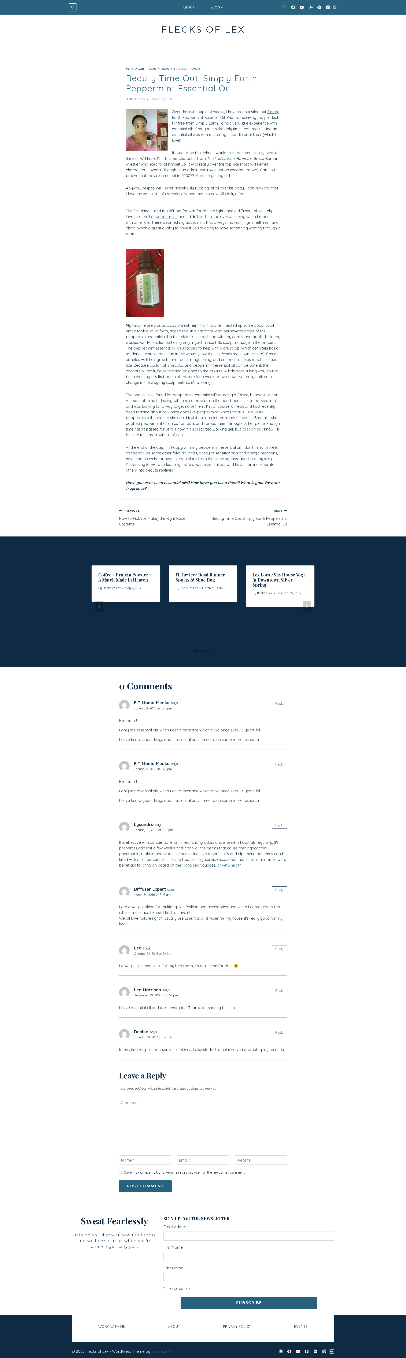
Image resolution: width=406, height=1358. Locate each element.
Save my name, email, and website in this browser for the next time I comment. (185, 1172)
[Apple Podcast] (328, 7)
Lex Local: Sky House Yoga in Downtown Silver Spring (279, 580)
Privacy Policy (237, 1326)
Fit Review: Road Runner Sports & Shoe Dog (200, 577)
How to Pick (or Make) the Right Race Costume (152, 518)
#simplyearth (136, 68)
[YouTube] (302, 7)
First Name (173, 1247)
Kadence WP (162, 1351)
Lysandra (144, 824)
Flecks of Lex (112, 588)
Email (185, 1160)
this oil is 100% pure (246, 412)
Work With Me (111, 1326)
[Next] (307, 606)
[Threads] (335, 7)
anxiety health (229, 865)
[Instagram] (284, 7)
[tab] (194, 651)
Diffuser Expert (150, 889)
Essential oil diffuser (201, 918)
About (174, 1326)
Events (301, 1326)
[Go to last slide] (99, 606)
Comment (131, 1102)
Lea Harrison (147, 989)
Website (244, 1160)
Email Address (176, 1226)
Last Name (173, 1268)
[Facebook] (293, 7)
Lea (138, 948)
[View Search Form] (73, 7)
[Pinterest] (310, 7)
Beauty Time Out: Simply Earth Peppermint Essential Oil (249, 518)
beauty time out (174, 68)
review (194, 68)
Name (127, 1160)
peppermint (166, 216)
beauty (154, 68)
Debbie (141, 1031)
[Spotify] (319, 7)
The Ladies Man (221, 158)
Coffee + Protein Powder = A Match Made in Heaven (125, 577)
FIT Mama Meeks (151, 702)
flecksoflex (137, 99)
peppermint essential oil (154, 348)
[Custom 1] (331, 1351)
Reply (279, 703)
